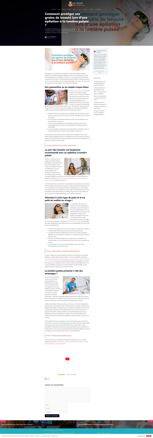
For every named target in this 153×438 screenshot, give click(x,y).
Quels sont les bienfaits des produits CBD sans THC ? (100, 98)
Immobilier (64, 9)
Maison (74, 9)
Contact (107, 433)
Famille (91, 9)
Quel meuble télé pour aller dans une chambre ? (17, 424)
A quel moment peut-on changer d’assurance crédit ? (96, 424)
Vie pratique (98, 9)
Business (70, 9)
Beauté (85, 9)
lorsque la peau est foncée (73, 221)
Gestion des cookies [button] (141, 436)
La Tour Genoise (50, 430)
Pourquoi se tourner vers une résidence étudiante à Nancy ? (99, 112)
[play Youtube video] (67, 359)
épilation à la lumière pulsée (77, 90)
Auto (80, 9)
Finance (59, 9)
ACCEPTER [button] (149, 435)
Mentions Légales (101, 433)
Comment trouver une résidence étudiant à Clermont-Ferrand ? (99, 83)
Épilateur (48, 378)
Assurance (53, 9)
